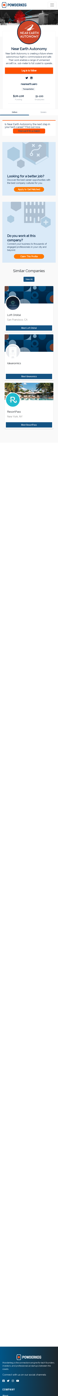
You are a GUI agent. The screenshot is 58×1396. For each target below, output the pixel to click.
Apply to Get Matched (29, 189)
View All (29, 279)
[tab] (14, 5)
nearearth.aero (29, 84)
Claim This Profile (29, 256)
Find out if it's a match (29, 131)
